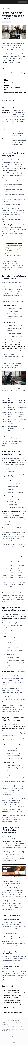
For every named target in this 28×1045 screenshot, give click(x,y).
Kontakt (23, 1026)
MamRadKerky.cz (7, 886)
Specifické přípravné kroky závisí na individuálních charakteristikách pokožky (13, 346)
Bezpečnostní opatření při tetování (12, 671)
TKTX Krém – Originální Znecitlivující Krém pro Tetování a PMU (13, 1023)
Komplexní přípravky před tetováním (12, 511)
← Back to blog (6, 8)
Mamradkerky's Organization (14, 1020)
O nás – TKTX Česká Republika (10, 1026)
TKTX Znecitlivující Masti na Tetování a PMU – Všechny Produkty (13, 1030)
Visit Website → (22, 2)
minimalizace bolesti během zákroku (12, 462)
